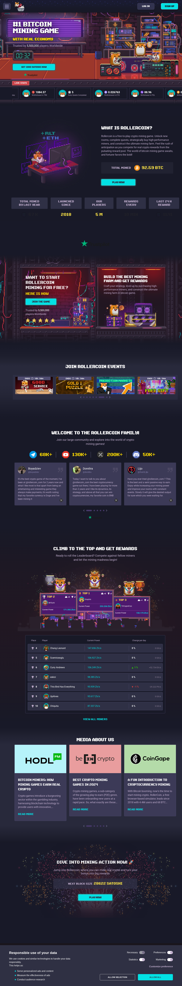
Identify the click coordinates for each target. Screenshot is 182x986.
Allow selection (117, 977)
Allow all (155, 977)
